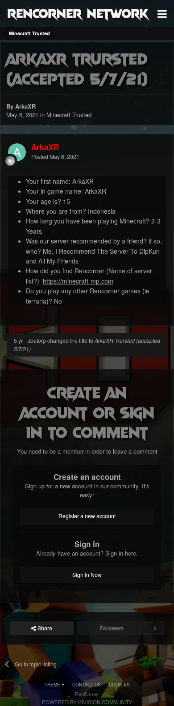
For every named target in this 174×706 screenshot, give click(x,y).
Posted (55, 157)
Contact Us (86, 685)
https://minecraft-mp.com (78, 280)
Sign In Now (87, 575)
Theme (53, 685)
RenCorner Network (78, 13)
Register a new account (87, 516)
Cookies (119, 685)
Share (44, 628)
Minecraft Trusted (68, 114)
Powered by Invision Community (87, 702)
